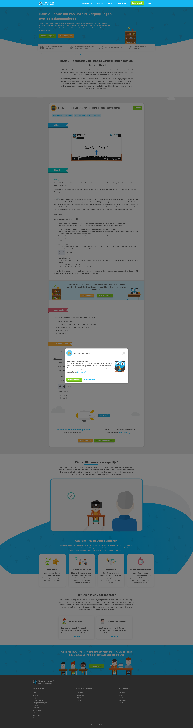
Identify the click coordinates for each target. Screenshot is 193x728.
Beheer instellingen (89, 379)
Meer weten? (81, 372)
